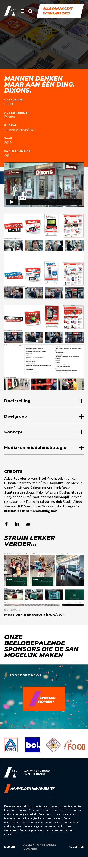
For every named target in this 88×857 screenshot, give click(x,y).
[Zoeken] (30, 11)
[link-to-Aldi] (10, 748)
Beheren (9, 846)
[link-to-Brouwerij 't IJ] (53, 748)
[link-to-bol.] (32, 748)
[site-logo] (10, 11)
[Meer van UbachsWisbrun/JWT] (44, 585)
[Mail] (28, 524)
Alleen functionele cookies (39, 846)
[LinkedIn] (17, 524)
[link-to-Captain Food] (74, 748)
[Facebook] (6, 524)
